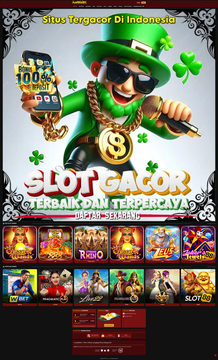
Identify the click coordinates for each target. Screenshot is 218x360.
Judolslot (108, 358)
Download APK (109, 325)
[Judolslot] (79, 2)
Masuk (138, 2)
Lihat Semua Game (211, 223)
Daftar (143, 2)
